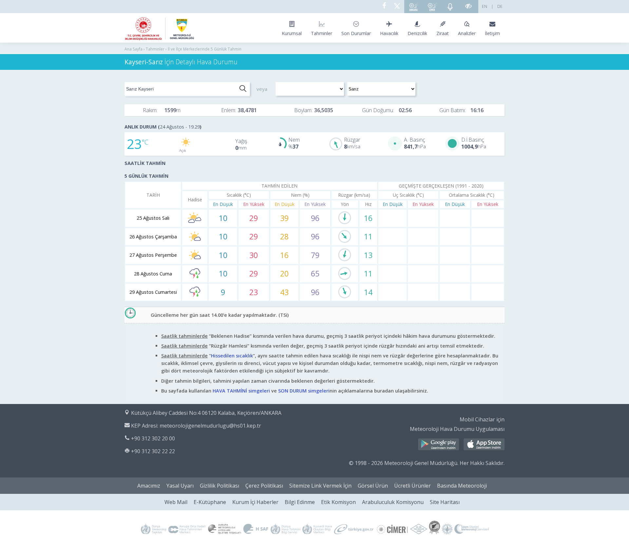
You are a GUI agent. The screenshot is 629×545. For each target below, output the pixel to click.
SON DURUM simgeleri (304, 391)
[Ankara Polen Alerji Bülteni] (413, 6)
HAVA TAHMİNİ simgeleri (241, 391)
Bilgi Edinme (300, 502)
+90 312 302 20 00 (153, 438)
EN (484, 6)
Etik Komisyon (338, 502)
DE (500, 6)
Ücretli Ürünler (412, 485)
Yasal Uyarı (180, 485)
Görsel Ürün (373, 485)
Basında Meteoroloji (462, 485)
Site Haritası (445, 502)
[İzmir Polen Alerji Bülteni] (432, 6)
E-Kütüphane (210, 502)
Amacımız (148, 485)
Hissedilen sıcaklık (232, 356)
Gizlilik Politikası (219, 485)
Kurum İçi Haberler (255, 502)
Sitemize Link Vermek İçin (320, 485)
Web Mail (175, 502)
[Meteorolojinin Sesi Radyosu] (450, 6)
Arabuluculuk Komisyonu (393, 502)
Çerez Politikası (264, 485)
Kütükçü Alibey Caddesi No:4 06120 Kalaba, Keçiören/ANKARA (206, 412)
